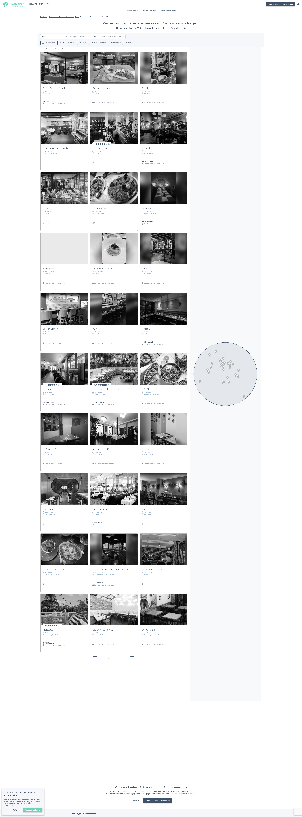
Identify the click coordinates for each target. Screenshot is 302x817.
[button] (222, 364)
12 (118, 658)
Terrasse (128, 43)
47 (126, 658)
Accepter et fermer (33, 810)
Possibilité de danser (99, 43)
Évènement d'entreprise (168, 11)
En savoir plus (8, 805)
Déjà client (135, 801)
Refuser (16, 810)
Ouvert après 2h (115, 43)
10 (108, 658)
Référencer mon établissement (280, 4)
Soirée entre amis (132, 11)
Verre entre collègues (149, 11)
